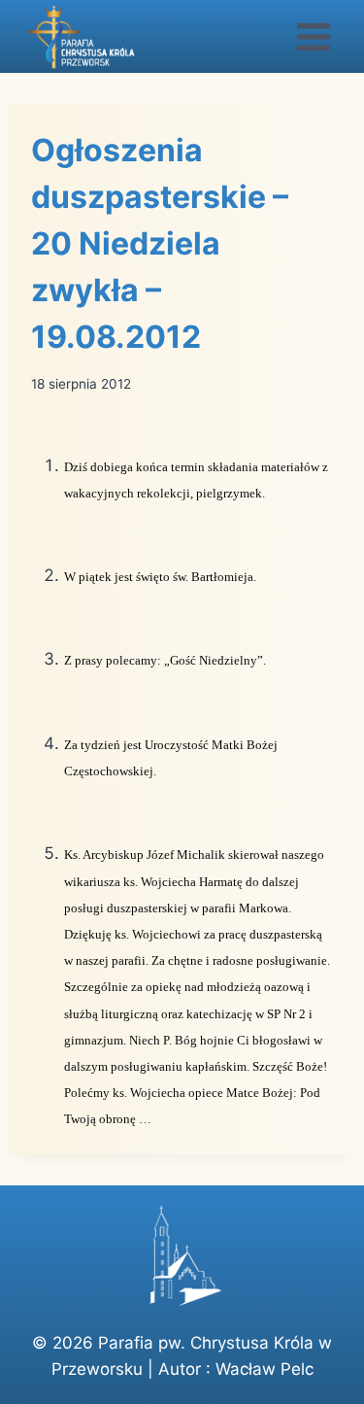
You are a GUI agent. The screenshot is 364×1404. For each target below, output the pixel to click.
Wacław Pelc (264, 1369)
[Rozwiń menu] (313, 36)
